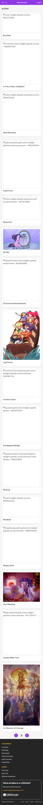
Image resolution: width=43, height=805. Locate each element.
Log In (39, 2)
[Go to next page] (27, 735)
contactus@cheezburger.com (13, 790)
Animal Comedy (7, 756)
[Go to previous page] (16, 735)
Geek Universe (22, 2)
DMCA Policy (38, 801)
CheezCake (5, 762)
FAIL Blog (5, 750)
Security (32, 801)
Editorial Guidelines (8, 776)
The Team (5, 770)
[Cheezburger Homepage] (21, 795)
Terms (22, 801)
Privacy (27, 801)
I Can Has (5, 747)
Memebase (5, 753)
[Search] (6, 2)
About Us (5, 773)
